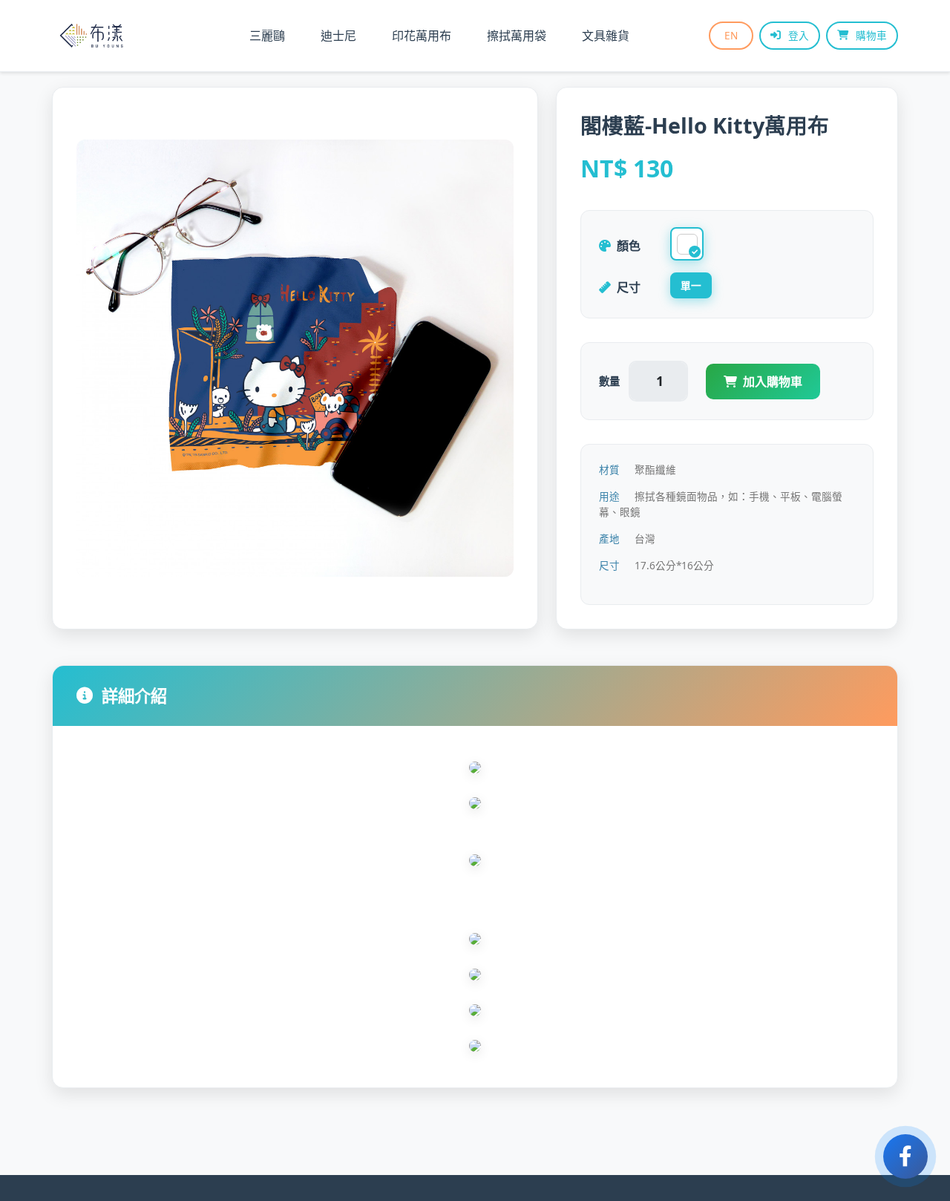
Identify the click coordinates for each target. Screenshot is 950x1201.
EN (731, 35)
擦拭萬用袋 (516, 35)
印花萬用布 (421, 35)
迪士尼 (338, 35)
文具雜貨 (605, 35)
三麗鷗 (267, 35)
